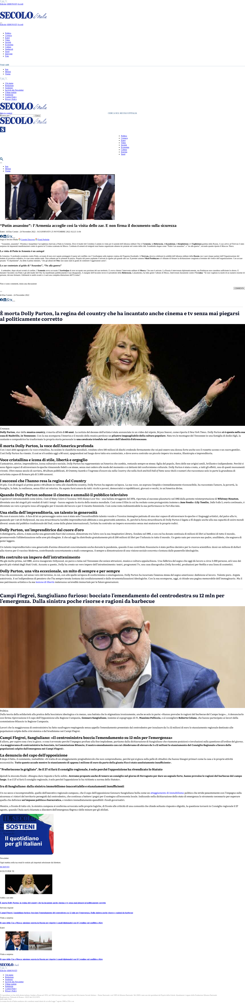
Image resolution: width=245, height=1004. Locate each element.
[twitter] (6, 2)
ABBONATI (12, 4)
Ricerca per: (5, 116)
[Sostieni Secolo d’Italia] (27, 854)
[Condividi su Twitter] (11, 237)
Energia (124, 152)
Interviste (9, 54)
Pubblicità (9, 95)
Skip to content (6, 113)
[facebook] (1, 2)
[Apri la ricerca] (1, 160)
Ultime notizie (10, 92)
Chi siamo (9, 83)
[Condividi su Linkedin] (5, 237)
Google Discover (28, 239)
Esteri (7, 38)
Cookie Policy (11, 97)
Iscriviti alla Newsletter (14, 90)
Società (8, 42)
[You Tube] (3, 2)
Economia (9, 45)
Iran (6, 69)
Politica (8, 33)
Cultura (8, 47)
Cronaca (8, 35)
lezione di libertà (44, 582)
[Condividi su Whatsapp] (8, 237)
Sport (7, 51)
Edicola (3, 4)
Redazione (9, 85)
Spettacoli (9, 49)
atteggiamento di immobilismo (167, 792)
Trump (7, 74)
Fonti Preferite (43, 239)
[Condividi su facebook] (1, 237)
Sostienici (9, 88)
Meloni (8, 72)
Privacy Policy (11, 99)
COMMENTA (239, 288)
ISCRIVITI (4, 867)
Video (7, 40)
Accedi (20, 4)
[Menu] (1, 126)
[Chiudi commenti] (1, 291)
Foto (7, 56)
